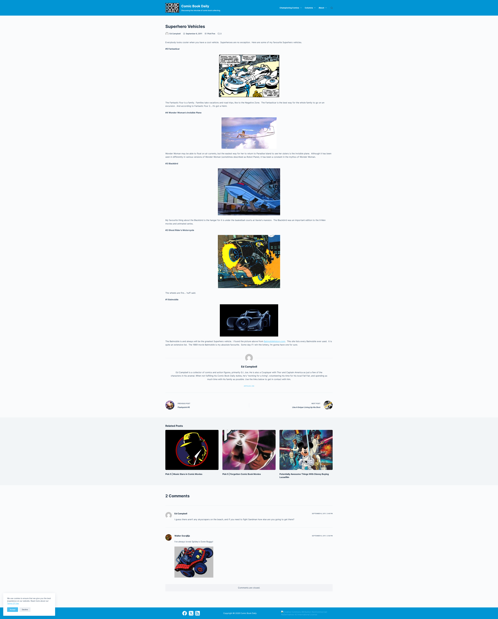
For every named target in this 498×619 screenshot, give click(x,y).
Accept (12, 609)
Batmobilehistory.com (274, 341)
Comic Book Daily (195, 6)
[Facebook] (184, 613)
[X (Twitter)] (191, 613)
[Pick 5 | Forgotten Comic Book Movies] (249, 450)
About (321, 8)
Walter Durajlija (182, 535)
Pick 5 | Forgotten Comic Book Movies (241, 474)
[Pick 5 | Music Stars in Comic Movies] (192, 450)
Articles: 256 (249, 386)
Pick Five (211, 33)
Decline (25, 609)
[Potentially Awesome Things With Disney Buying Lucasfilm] (306, 450)
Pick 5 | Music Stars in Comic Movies (183, 474)
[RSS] (197, 613)
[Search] (332, 8)
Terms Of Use (13, 603)
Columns (309, 8)
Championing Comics (289, 8)
